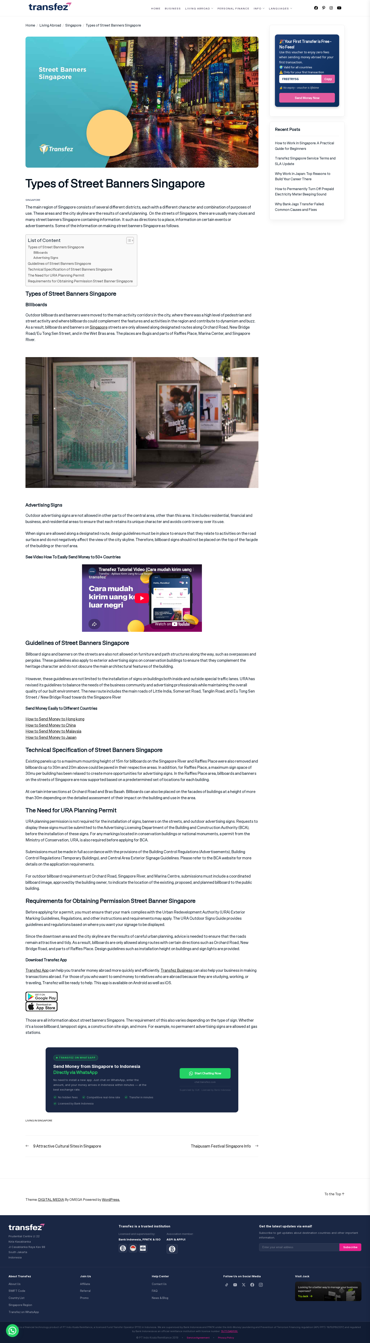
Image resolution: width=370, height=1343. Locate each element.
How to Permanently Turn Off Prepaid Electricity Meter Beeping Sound (304, 191)
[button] (12, 1330)
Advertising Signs (45, 257)
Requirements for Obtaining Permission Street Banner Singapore (80, 281)
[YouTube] (235, 1285)
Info (257, 8)
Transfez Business (176, 970)
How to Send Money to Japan (50, 737)
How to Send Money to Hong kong (54, 719)
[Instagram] (261, 1285)
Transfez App (37, 970)
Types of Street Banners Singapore (56, 247)
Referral (85, 1291)
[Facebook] (252, 1285)
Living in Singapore (38, 1120)
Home (156, 8)
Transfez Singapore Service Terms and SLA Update (305, 161)
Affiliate (85, 1284)
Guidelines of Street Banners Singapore (59, 263)
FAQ (154, 1291)
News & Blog (160, 1298)
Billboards (40, 252)
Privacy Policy (226, 1337)
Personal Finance (233, 8)
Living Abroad (197, 8)
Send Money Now (307, 97)
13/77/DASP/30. (229, 1331)
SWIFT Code (17, 1291)
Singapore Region (20, 1305)
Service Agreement (198, 1337)
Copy (328, 79)
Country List (16, 1298)
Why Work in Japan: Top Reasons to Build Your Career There (302, 176)
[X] (243, 1285)
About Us (15, 1284)
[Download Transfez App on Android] (41, 994)
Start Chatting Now (208, 1073)
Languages (279, 8)
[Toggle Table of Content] (128, 240)
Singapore (32, 200)
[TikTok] (226, 1285)
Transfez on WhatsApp (24, 1312)
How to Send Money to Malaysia (53, 731)
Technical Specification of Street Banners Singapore (70, 269)
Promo (84, 1298)
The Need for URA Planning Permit (56, 275)
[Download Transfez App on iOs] (41, 1004)
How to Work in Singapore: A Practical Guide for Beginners (304, 145)
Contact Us (159, 1284)
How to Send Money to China (50, 725)
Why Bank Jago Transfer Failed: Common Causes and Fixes (299, 206)
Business (173, 8)
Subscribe (350, 1247)
